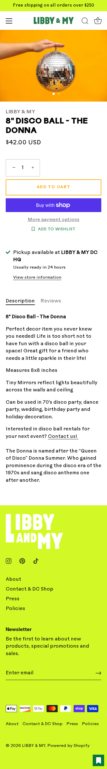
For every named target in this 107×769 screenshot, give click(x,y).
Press (12, 599)
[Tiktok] (36, 560)
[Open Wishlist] (98, 760)
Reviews (51, 301)
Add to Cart (53, 187)
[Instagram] (8, 560)
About (13, 579)
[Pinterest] (22, 560)
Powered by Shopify (68, 746)
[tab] (23, 301)
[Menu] (9, 21)
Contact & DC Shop (29, 589)
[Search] (85, 21)
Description (20, 301)
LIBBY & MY (20, 112)
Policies (15, 608)
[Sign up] (98, 673)
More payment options (53, 220)
